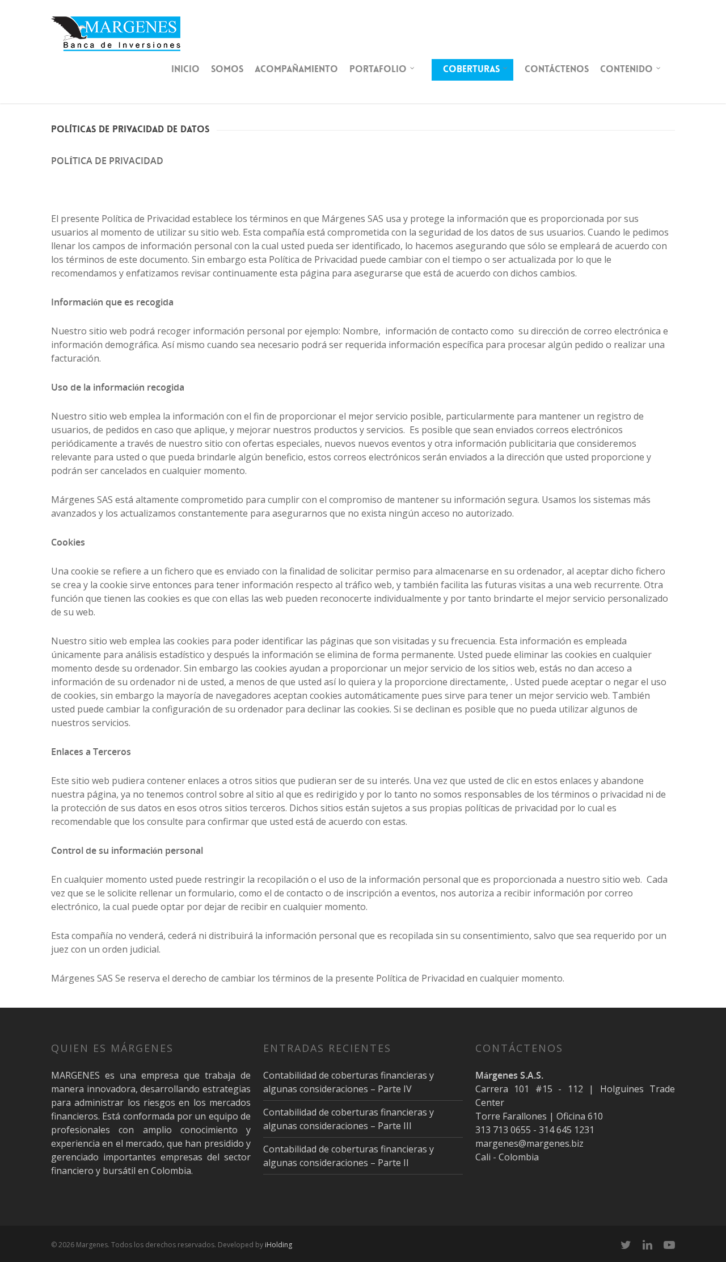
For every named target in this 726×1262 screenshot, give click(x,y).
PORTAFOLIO (378, 69)
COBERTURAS (471, 69)
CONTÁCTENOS (557, 69)
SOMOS (227, 69)
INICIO (185, 69)
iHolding (278, 1245)
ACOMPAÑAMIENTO (296, 69)
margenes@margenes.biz (529, 1143)
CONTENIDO (626, 69)
